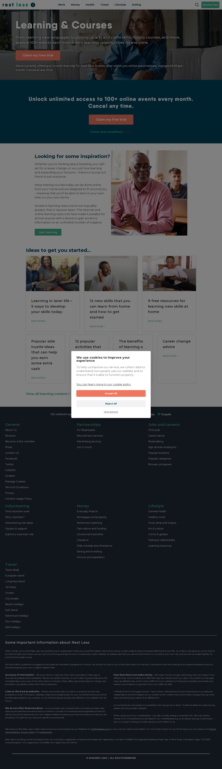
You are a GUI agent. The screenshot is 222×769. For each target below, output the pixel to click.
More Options (111, 412)
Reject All (111, 403)
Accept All (111, 393)
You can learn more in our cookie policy (103, 384)
